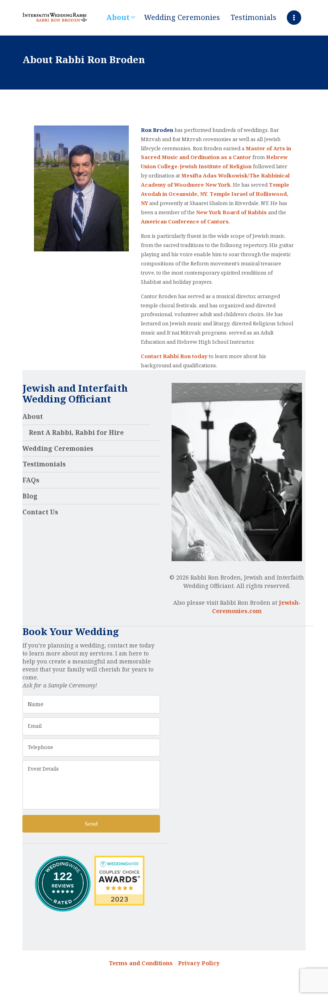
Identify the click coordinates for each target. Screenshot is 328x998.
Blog (30, 496)
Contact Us (40, 512)
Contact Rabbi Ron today (174, 356)
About (32, 416)
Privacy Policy (199, 963)
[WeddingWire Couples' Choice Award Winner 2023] (119, 859)
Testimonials (44, 464)
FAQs (30, 480)
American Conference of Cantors (185, 221)
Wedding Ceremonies (57, 448)
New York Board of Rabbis (231, 212)
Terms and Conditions (141, 963)
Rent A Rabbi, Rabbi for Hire (76, 432)
